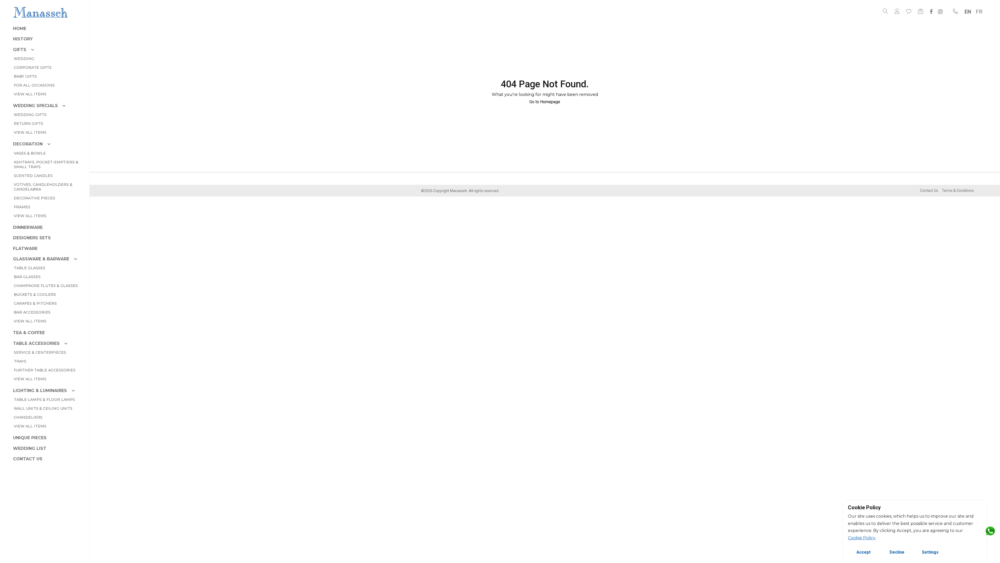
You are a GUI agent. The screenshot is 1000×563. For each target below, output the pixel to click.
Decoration (28, 144)
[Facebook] (931, 11)
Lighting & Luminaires (40, 390)
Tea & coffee (29, 332)
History (23, 38)
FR (979, 12)
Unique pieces (30, 437)
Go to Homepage (544, 101)
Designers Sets (32, 237)
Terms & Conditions (958, 190)
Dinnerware (28, 227)
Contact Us (27, 458)
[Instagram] (940, 11)
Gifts (19, 49)
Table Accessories (36, 343)
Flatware (25, 248)
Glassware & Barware (41, 258)
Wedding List (29, 448)
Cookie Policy (862, 537)
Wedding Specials (35, 105)
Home (19, 28)
